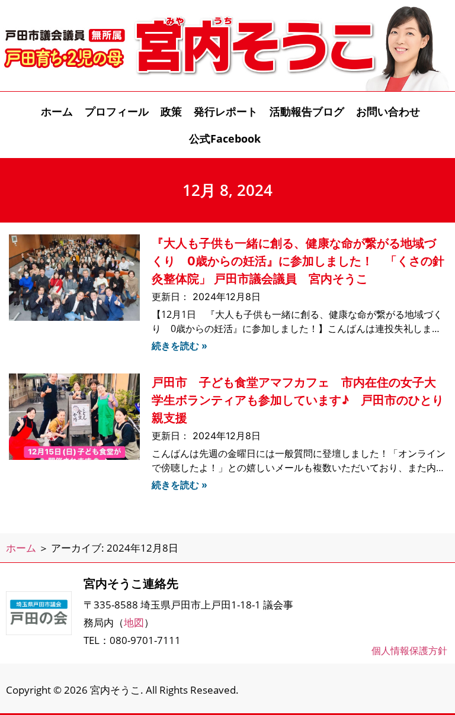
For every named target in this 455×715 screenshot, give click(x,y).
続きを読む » (179, 346)
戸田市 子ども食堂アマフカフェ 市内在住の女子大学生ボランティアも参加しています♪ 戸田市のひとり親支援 (298, 400)
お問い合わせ (388, 111)
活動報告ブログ (307, 111)
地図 (134, 622)
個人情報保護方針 (409, 650)
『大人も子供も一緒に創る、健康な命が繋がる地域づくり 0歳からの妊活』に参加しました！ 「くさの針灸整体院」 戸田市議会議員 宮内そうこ (298, 261)
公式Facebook (225, 138)
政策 (171, 111)
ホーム (57, 111)
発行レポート (226, 111)
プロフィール (117, 111)
